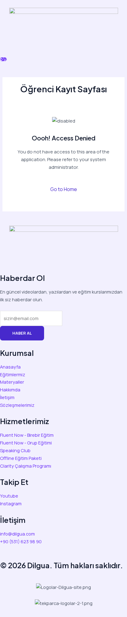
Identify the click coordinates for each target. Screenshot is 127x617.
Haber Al (22, 333)
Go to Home (63, 189)
